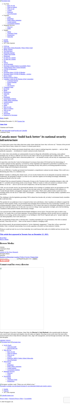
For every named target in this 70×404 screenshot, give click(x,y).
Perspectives (10, 35)
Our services (10, 85)
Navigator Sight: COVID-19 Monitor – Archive (17, 74)
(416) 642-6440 (5, 130)
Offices (6, 71)
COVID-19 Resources (10, 69)
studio (9, 28)
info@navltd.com (12, 348)
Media (9, 32)
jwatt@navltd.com (16, 130)
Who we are (10, 9)
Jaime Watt (3, 124)
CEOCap (6, 46)
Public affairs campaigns (14, 20)
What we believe (12, 7)
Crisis (9, 17)
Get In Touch (7, 345)
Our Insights (7, 376)
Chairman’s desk (8, 87)
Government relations (13, 23)
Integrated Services (9, 371)
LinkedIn (24, 130)
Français (6, 41)
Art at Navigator (12, 13)
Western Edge (34, 257)
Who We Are (7, 350)
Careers (9, 10)
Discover (9, 27)
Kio (5, 61)
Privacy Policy (8, 75)
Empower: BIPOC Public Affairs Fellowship (20, 358)
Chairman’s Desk (12, 33)
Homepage (7, 56)
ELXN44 (6, 89)
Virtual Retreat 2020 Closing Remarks (15, 67)
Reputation (10, 18)
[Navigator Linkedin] (7, 395)
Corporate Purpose (12, 80)
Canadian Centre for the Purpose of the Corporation (18, 79)
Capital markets (11, 22)
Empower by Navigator (10, 115)
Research (15, 252)
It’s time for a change (10, 57)
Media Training (8, 49)
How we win (11, 5)
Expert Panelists (11, 82)
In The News (8, 252)
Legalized (17, 257)
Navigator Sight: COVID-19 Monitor (14, 72)
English (6, 40)
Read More (3, 238)
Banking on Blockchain (7, 257)
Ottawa (6, 62)
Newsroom (7, 113)
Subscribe (10, 36)
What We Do (7, 361)
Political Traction (25, 257)
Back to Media (4, 239)
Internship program (9, 53)
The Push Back (8, 51)
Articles (2, 252)
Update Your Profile (9, 54)
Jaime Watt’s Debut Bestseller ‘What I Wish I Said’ (18, 48)
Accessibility (28, 398)
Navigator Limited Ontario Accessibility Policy (17, 66)
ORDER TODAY (5, 340)
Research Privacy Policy (11, 77)
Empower (10, 12)
